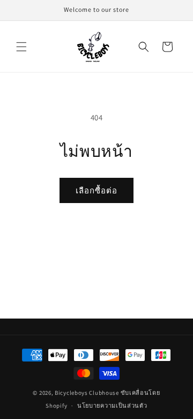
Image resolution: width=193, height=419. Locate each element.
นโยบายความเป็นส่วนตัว (112, 405)
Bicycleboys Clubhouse (87, 392)
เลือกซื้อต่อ (96, 190)
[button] (21, 47)
